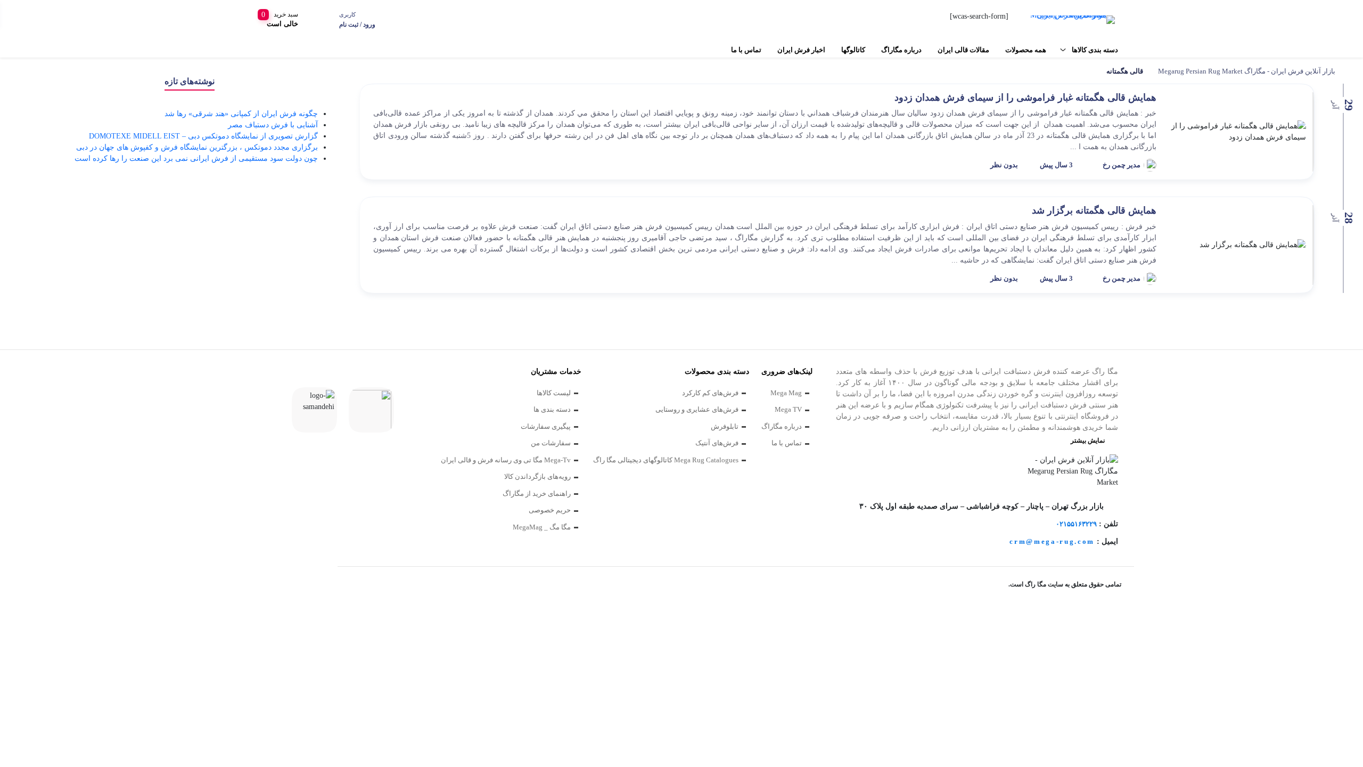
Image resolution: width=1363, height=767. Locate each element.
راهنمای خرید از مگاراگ (537, 493)
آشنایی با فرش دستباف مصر (273, 125)
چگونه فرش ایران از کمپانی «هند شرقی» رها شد (241, 114)
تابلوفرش (724, 426)
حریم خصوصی (550, 510)
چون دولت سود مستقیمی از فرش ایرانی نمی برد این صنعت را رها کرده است (196, 158)
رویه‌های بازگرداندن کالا (537, 476)
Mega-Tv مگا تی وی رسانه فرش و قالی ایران (506, 460)
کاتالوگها (853, 50)
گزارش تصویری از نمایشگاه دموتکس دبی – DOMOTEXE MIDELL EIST (203, 136)
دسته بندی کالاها (1095, 50)
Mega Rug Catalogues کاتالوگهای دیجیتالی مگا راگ (665, 460)
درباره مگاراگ (901, 50)
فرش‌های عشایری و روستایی (696, 409)
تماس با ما (746, 50)
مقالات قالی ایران (963, 50)
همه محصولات (1025, 50)
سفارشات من (551, 443)
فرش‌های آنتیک (716, 443)
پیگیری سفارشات (546, 426)
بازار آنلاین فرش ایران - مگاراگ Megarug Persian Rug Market (1246, 71)
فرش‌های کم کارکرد (710, 393)
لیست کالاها (554, 393)
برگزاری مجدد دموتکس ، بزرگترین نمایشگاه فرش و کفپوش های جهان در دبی (197, 147)
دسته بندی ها (552, 409)
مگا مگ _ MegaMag (542, 527)
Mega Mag (786, 393)
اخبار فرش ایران (801, 50)
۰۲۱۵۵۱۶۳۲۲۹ (1076, 524)
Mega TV (788, 409)
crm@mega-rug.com (1052, 541)
